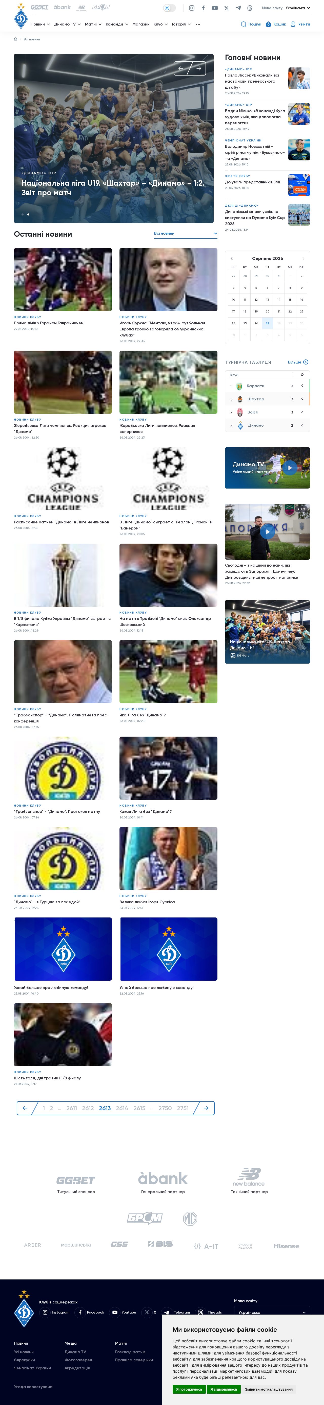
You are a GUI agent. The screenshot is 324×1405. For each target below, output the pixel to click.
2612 (88, 1108)
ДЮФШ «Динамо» (242, 205)
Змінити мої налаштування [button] (269, 1389)
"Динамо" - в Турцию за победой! (47, 902)
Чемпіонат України (243, 140)
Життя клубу (237, 176)
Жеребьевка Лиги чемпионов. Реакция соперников (157, 428)
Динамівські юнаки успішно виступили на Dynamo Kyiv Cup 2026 (255, 217)
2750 (165, 1108)
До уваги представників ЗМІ (252, 182)
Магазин (141, 24)
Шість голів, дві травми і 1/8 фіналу (47, 1078)
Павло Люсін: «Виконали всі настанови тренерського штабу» (252, 81)
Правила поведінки (134, 1360)
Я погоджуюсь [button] (189, 1389)
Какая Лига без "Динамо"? (145, 811)
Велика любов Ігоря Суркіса (147, 902)
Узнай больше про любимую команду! (51, 987)
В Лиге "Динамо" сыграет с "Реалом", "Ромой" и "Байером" (165, 525)
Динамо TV (75, 1351)
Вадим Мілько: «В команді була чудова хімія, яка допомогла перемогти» (255, 116)
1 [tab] (23, 214)
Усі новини (24, 1351)
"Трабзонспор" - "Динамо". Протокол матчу (57, 811)
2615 (139, 1108)
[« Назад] (28, 1108)
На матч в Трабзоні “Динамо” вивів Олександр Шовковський (165, 621)
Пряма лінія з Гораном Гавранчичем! (49, 323)
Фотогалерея (78, 1360)
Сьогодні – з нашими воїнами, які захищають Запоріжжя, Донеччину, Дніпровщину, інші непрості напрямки (261, 571)
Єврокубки (24, 1360)
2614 (122, 1108)
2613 (105, 1108)
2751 (183, 1108)
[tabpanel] (114, 138)
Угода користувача (33, 1386)
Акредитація (77, 1368)
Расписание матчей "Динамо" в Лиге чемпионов (61, 522)
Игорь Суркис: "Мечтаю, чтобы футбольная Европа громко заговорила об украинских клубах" (162, 329)
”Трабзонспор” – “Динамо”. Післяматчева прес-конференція (61, 718)
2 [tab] (28, 214)
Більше (294, 362)
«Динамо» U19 (238, 69)
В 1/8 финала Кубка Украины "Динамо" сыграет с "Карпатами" (62, 621)
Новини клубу (27, 317)
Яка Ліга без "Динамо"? (142, 715)
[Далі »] (203, 1108)
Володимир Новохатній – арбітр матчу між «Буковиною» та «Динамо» (255, 152)
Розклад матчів (130, 1351)
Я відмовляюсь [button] (223, 1389)
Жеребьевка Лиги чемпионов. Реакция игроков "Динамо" (60, 428)
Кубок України (40, 173)
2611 (71, 1108)
